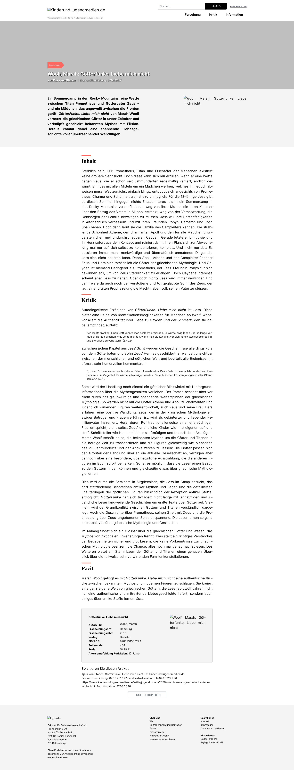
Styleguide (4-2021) (212, 742)
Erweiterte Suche (238, 6)
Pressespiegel (157, 732)
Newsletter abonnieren (162, 739)
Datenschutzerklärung (213, 728)
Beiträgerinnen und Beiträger (166, 724)
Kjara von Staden (64, 80)
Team (153, 728)
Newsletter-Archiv (159, 735)
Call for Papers (209, 738)
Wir (151, 721)
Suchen (216, 6)
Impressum (207, 724)
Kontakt (205, 721)
